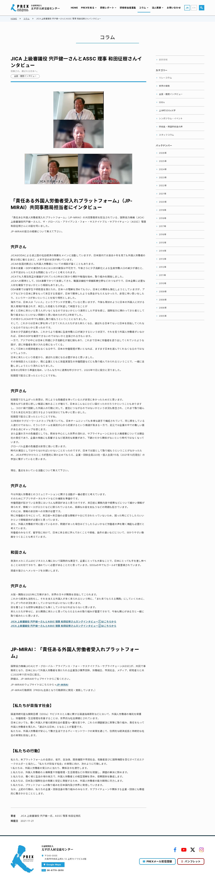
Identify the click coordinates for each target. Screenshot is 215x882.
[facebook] (175, 849)
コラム (26, 18)
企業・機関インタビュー (25, 76)
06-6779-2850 (55, 870)
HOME (14, 18)
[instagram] (201, 849)
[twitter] (192, 849)
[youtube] (184, 849)
